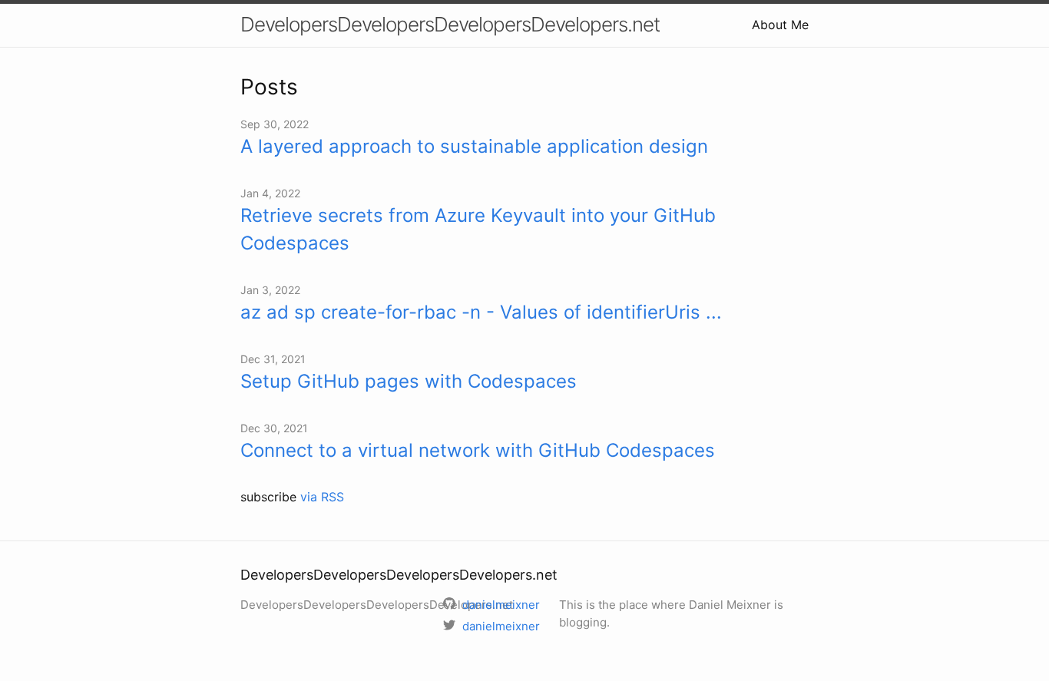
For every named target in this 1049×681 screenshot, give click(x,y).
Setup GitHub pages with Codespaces (408, 381)
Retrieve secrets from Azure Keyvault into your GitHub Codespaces (478, 229)
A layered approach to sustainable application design (474, 146)
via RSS (322, 496)
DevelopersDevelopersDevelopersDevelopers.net (450, 24)
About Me (780, 24)
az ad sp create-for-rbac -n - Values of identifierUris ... (481, 312)
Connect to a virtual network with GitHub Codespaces (477, 450)
